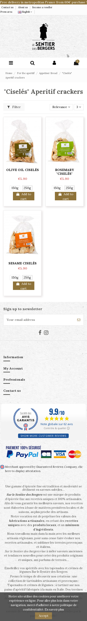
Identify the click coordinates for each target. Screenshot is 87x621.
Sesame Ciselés (22, 263)
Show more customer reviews (43, 435)
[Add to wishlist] (22, 164)
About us (23, 7)
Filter (16, 107)
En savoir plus (54, 609)
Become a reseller (42, 7)
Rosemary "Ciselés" (64, 172)
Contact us (7, 7)
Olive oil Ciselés (22, 170)
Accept (43, 616)
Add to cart (26, 196)
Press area (6, 11)
